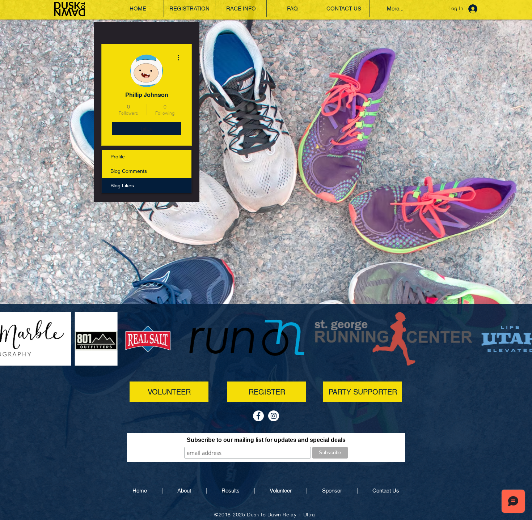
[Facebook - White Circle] (258, 415)
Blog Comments (128, 171)
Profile (117, 156)
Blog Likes (122, 185)
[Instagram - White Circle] (273, 415)
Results (230, 490)
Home (146, 490)
